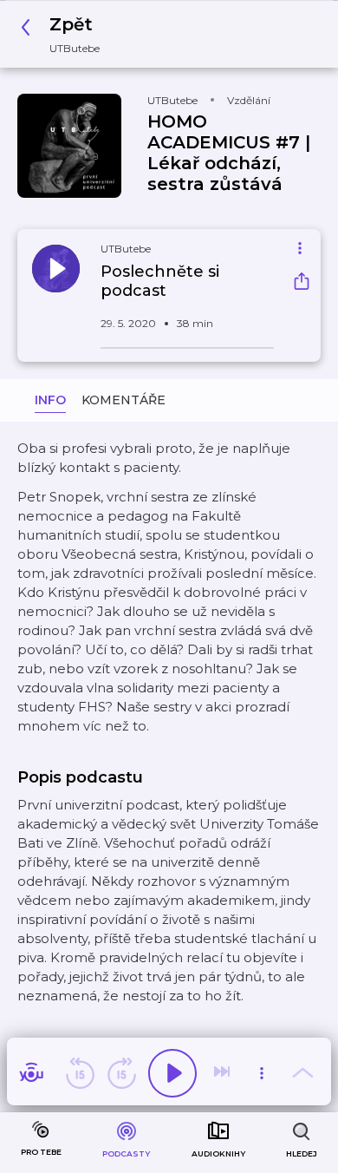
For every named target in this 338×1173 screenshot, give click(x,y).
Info (50, 400)
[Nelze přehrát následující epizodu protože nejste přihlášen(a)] (223, 1073)
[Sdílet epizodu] (301, 283)
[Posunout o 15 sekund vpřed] (121, 1073)
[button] (65, 34)
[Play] (172, 1073)
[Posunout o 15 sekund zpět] (80, 1073)
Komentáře (123, 400)
